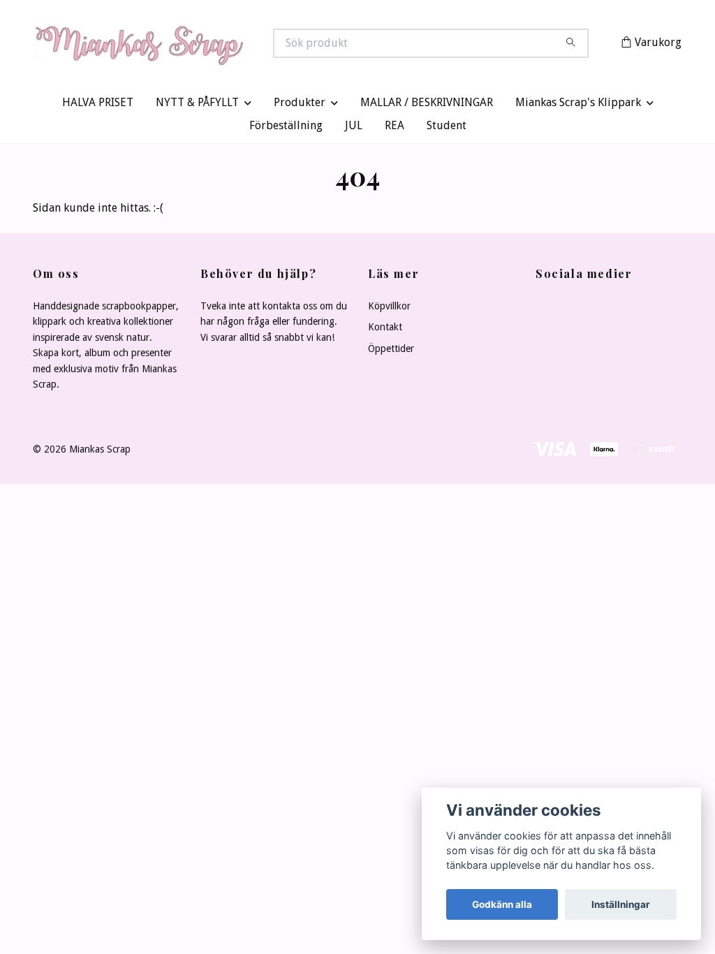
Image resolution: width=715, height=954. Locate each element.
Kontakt (385, 330)
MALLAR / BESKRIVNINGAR (426, 105)
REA (394, 128)
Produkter (299, 105)
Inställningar (620, 904)
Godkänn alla (502, 904)
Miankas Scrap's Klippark (578, 105)
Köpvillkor (389, 309)
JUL (353, 128)
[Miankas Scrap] (196, 45)
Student (446, 128)
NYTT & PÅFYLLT (197, 105)
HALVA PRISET (97, 105)
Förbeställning (286, 128)
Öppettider (391, 351)
